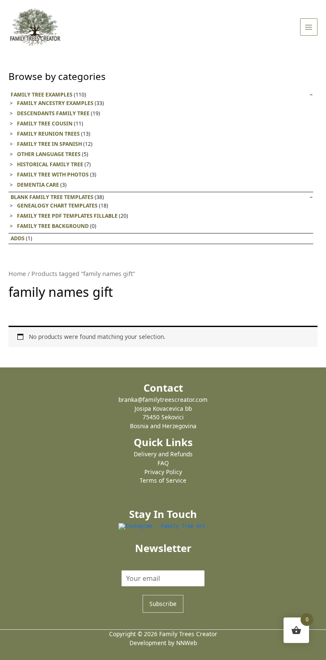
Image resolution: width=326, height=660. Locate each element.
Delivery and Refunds (163, 454)
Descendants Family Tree (53, 113)
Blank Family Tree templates (52, 197)
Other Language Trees (49, 154)
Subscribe (163, 604)
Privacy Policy (163, 472)
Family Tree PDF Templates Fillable (67, 215)
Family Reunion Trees (48, 133)
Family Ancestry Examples (55, 103)
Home (17, 274)
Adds (18, 238)
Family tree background (53, 226)
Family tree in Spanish (49, 144)
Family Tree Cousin (45, 123)
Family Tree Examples (42, 94)
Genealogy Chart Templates (57, 205)
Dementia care (38, 184)
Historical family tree (50, 164)
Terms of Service (163, 480)
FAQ (163, 463)
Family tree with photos (53, 174)
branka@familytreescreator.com (163, 399)
